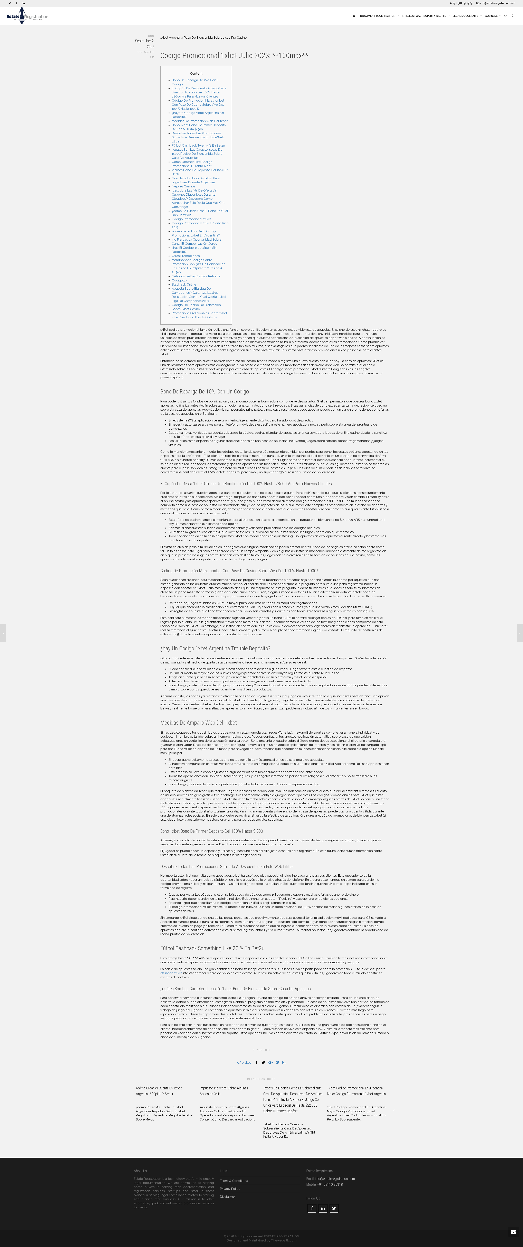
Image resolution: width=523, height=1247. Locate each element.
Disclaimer (227, 1197)
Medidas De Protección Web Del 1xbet (200, 121)
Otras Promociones (186, 256)
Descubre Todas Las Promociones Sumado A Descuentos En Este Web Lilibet (198, 137)
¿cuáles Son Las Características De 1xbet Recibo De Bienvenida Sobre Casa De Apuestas (197, 154)
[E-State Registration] (354, 16)
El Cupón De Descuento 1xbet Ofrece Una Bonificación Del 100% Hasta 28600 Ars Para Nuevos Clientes (199, 92)
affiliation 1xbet (171, 973)
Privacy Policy (230, 1189)
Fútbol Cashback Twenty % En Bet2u (198, 145)
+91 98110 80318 (330, 1184)
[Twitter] (9, 3)
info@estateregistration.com (497, 3)
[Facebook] (16, 3)
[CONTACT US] (505, 16)
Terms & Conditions (234, 1181)
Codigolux (179, 280)
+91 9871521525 (462, 3)
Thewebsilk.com (283, 1240)
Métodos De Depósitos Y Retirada (196, 276)
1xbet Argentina (145, 52)
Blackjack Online (184, 284)
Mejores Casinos (183, 186)
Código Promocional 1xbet (191, 219)
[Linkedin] (23, 3)
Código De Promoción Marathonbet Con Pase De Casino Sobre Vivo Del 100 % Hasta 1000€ (198, 105)
